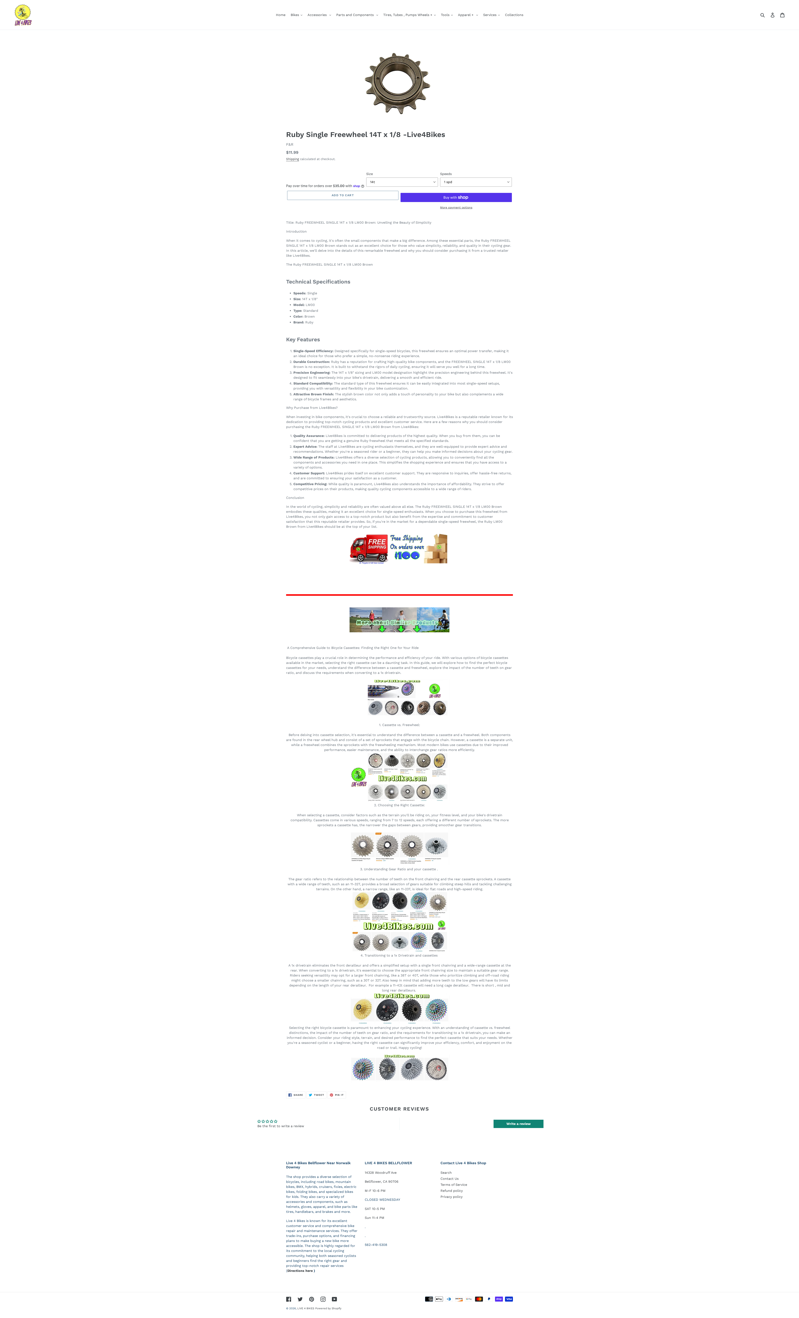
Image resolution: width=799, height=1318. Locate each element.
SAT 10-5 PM (375, 1209)
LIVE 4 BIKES (305, 1308)
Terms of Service (453, 1185)
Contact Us (449, 1179)
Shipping (292, 159)
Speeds (446, 174)
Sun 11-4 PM (374, 1218)
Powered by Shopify (328, 1308)
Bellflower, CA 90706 (381, 1182)
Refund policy (451, 1191)
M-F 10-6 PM (375, 1191)
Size (369, 174)
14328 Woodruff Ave (381, 1173)
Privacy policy (451, 1197)
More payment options (456, 207)
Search (446, 1173)
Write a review (518, 1124)
